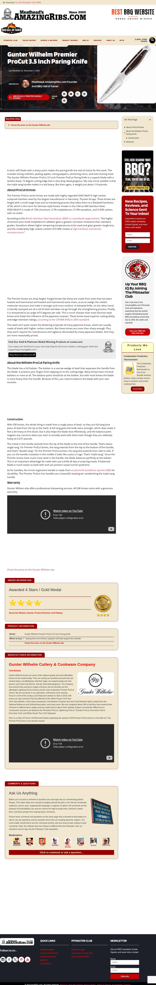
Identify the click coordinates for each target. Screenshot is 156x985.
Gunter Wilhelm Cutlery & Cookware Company (52, 664)
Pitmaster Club (10, 40)
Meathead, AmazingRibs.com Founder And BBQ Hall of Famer (54, 84)
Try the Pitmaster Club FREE (28, 2)
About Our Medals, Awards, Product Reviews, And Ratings (36, 613)
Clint (42, 845)
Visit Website (15, 671)
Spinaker (55, 845)
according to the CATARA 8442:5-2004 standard (63, 319)
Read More (137, 389)
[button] (152, 40)
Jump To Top (137, 982)
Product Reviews (70, 40)
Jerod (80, 845)
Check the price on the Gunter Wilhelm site (30, 125)
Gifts (122, 40)
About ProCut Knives (135, 127)
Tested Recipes (29, 40)
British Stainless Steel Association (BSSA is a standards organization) (62, 218)
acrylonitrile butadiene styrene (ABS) (91, 470)
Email (112, 967)
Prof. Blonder (68, 846)
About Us (111, 40)
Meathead (16, 845)
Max (29, 845)
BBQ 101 (86, 40)
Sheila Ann (106, 845)
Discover (98, 40)
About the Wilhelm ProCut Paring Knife (137, 132)
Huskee (93, 845)
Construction (133, 138)
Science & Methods (49, 40)
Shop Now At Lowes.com (21, 354)
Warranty (130, 142)
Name (113, 959)
